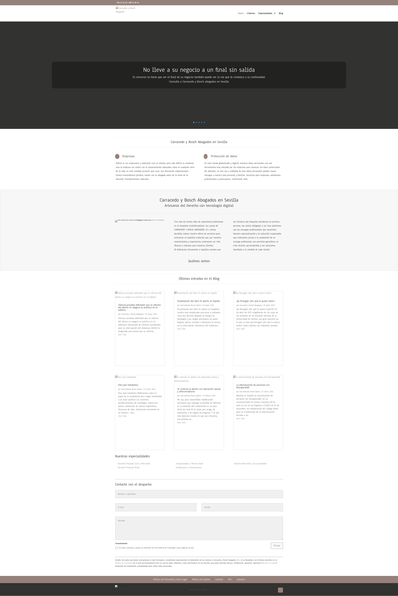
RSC (230, 579)
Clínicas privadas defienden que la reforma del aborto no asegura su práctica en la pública (139, 307)
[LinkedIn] (278, 3)
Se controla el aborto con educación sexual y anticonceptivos (198, 390)
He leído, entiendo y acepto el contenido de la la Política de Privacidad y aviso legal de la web (156, 548)
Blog (281, 13)
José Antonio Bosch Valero (131, 389)
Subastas (241, 579)
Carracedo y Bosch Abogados (132, 314)
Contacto (219, 579)
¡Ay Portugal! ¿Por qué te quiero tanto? (255, 301)
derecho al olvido (269, 563)
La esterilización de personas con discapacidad (252, 386)
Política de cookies (201, 579)
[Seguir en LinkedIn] (280, 590)
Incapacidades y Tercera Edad (189, 463)
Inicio (240, 13)
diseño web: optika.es (199, 589)
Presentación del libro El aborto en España (198, 301)
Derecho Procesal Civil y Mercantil (134, 463)
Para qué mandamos (128, 384)
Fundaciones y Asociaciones (188, 467)
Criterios (251, 13)
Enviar (277, 545)
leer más (122, 334)
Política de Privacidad (123, 563)
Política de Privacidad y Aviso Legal (170, 579)
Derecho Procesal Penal (128, 467)
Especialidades (265, 13)
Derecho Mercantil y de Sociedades (250, 463)
